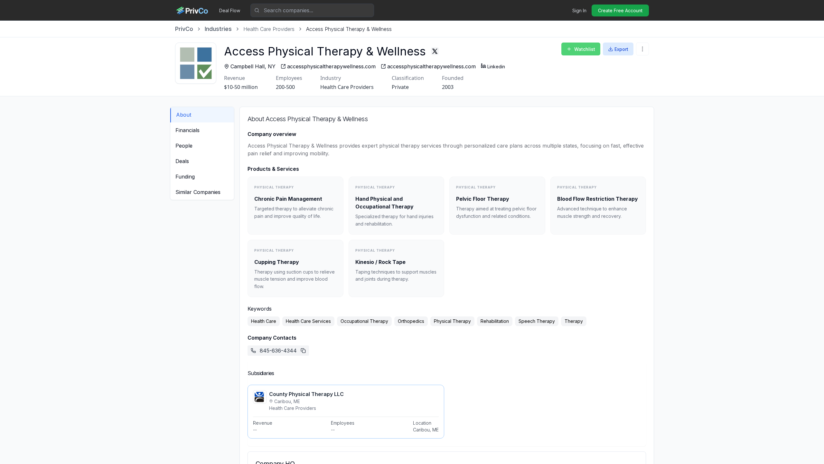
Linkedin (496, 66)
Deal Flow (229, 10)
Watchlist (584, 49)
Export (621, 49)
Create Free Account (620, 10)
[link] (349, 29)
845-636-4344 (278, 350)
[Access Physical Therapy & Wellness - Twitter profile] (435, 51)
